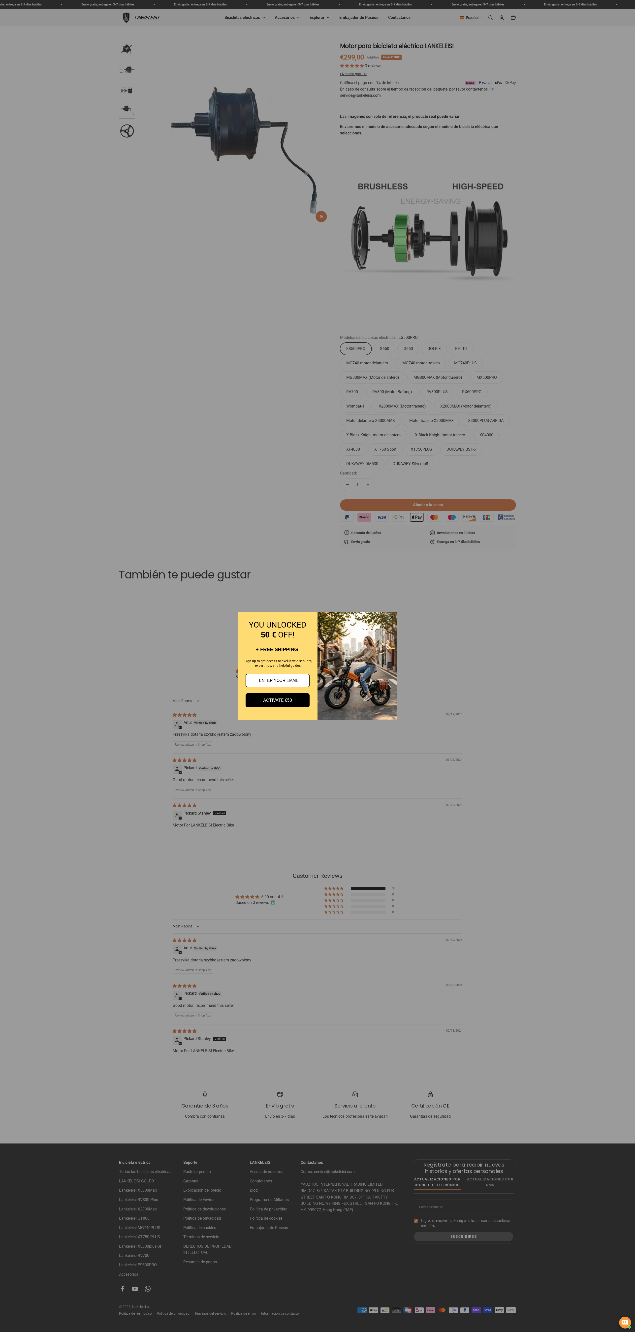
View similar (585, 1304)
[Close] (391, 618)
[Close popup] (627, 1272)
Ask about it (614, 1304)
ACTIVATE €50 (277, 700)
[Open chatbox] (625, 1323)
